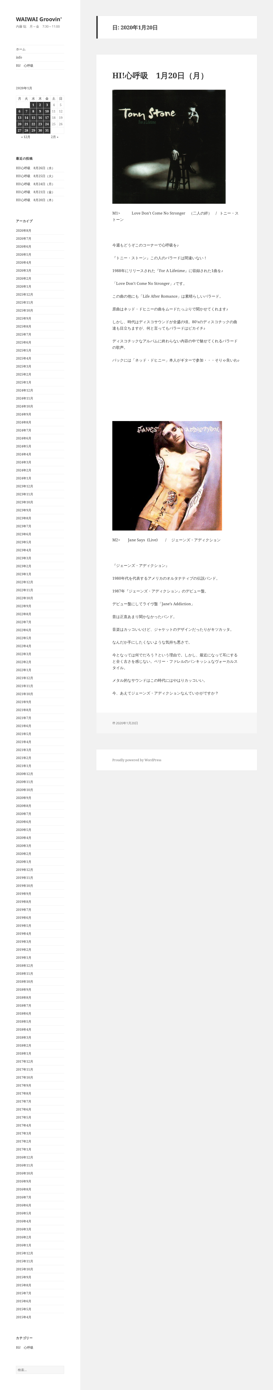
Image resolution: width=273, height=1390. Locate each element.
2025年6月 (23, 342)
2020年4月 (23, 838)
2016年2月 (23, 1237)
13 (19, 117)
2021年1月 (23, 766)
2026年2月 (23, 278)
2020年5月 (23, 830)
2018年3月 (23, 1037)
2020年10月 (24, 790)
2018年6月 (23, 1013)
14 (26, 117)
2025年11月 (24, 302)
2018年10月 (24, 981)
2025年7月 (23, 334)
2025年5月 (23, 350)
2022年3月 (23, 654)
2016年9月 (23, 1181)
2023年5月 (23, 542)
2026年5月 (23, 254)
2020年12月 (24, 774)
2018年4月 (23, 1029)
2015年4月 (23, 1317)
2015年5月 (23, 1309)
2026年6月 (23, 246)
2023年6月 (23, 534)
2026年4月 (23, 262)
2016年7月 (23, 1197)
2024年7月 (23, 430)
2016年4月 (23, 1221)
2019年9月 (23, 893)
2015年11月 (24, 1261)
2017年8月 (23, 1093)
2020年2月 (23, 853)
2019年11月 (24, 877)
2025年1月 (23, 382)
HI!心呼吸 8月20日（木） (35, 200)
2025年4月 (23, 358)
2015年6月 (23, 1301)
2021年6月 (23, 726)
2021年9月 (23, 702)
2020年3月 (23, 846)
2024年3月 (23, 462)
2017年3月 (23, 1133)
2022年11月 (24, 590)
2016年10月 (24, 1173)
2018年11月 (24, 973)
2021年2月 (23, 758)
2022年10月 (24, 598)
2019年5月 (23, 925)
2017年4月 (23, 1125)
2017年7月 (23, 1101)
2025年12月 (24, 294)
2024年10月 (24, 406)
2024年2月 (23, 470)
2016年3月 (23, 1229)
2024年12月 (24, 390)
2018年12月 (24, 965)
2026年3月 (23, 270)
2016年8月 (23, 1189)
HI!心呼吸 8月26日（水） (35, 168)
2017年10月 (24, 1077)
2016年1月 (23, 1245)
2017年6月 (23, 1109)
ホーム (21, 49)
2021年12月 (24, 678)
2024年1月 (23, 478)
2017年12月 (24, 1061)
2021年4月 (23, 742)
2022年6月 (23, 630)
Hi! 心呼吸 (24, 65)
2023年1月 (23, 574)
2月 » (54, 137)
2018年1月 (23, 1053)
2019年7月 (23, 909)
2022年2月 (23, 662)
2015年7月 (23, 1293)
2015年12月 (24, 1253)
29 (33, 130)
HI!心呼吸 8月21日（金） (35, 192)
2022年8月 (23, 614)
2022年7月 (23, 622)
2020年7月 (23, 814)
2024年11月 (24, 398)
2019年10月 (24, 885)
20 (19, 124)
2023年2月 (23, 566)
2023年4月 (23, 550)
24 (47, 124)
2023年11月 (24, 494)
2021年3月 (23, 750)
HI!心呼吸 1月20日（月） (160, 75)
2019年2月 (23, 949)
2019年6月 (23, 917)
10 (47, 111)
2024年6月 (23, 438)
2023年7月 (23, 526)
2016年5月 (23, 1213)
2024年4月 (23, 454)
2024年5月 (23, 446)
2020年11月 (24, 782)
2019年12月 (24, 869)
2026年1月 (23, 286)
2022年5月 (23, 638)
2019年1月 (23, 957)
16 (40, 117)
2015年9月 (23, 1277)
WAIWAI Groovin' (39, 19)
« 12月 (25, 137)
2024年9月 (23, 414)
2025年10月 (24, 310)
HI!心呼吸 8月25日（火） (35, 176)
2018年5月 (23, 1021)
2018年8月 (23, 997)
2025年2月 (23, 374)
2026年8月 (23, 230)
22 (33, 124)
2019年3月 (23, 941)
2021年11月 (24, 686)
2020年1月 (23, 861)
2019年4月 (23, 933)
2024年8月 (23, 422)
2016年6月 (23, 1205)
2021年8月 (23, 710)
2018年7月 (23, 1005)
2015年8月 (23, 1285)
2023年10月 (24, 502)
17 (47, 117)
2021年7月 (23, 718)
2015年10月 (24, 1269)
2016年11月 (24, 1165)
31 (47, 130)
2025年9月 (23, 318)
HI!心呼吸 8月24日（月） (35, 184)
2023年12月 (24, 486)
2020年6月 (23, 822)
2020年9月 (23, 798)
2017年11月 (24, 1069)
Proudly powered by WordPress (136, 760)
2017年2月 (23, 1141)
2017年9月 (23, 1085)
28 (26, 130)
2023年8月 (23, 518)
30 (40, 130)
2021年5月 (23, 734)
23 (40, 124)
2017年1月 (23, 1149)
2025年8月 (23, 326)
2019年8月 (23, 901)
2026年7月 (23, 238)
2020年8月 (23, 806)
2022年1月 (23, 670)
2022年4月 (23, 646)
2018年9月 (23, 989)
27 (19, 130)
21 (26, 124)
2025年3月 (23, 366)
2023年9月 (23, 510)
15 (33, 117)
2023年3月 (23, 558)
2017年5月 (23, 1117)
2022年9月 (23, 606)
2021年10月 (24, 694)
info (19, 57)
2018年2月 (23, 1045)
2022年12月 (24, 582)
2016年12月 (24, 1157)
